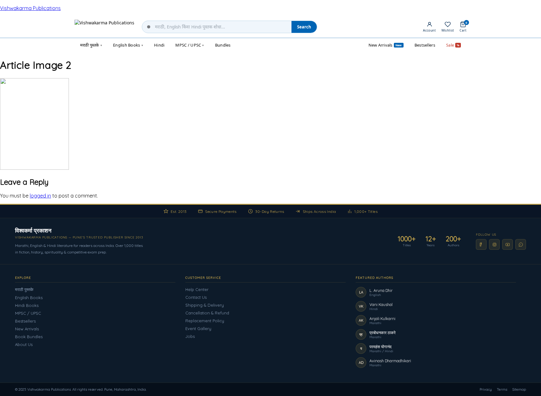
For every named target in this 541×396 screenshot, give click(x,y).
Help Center (197, 289)
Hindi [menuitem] (159, 45)
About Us (24, 344)
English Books (29, 297)
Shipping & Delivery (204, 305)
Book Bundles (29, 336)
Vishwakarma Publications (30, 8)
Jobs (190, 336)
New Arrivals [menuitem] (385, 45)
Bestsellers (25, 320)
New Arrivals (27, 328)
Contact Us (196, 297)
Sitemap (519, 389)
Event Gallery (198, 328)
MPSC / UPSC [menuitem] (189, 45)
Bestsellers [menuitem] (425, 45)
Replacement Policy (204, 320)
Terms (502, 389)
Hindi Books (27, 305)
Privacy (486, 389)
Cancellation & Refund (207, 312)
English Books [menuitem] (128, 45)
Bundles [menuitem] (223, 45)
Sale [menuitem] (452, 45)
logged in (40, 196)
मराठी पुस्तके (24, 289)
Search (304, 27)
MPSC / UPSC (28, 313)
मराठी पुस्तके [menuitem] (91, 45)
